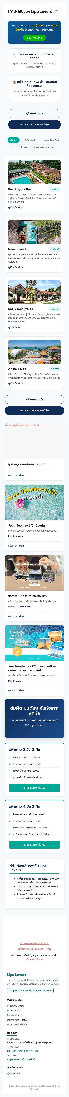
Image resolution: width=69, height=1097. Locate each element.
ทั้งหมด (13, 140)
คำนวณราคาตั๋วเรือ (16, 1006)
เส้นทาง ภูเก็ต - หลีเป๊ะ (17, 1020)
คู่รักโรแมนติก (30, 140)
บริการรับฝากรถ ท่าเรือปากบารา (27, 596)
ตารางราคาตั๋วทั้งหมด (17, 1024)
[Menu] (56, 11)
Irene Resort (17, 249)
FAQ (48, 949)
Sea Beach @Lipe (20, 309)
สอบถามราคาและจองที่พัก (34, 124)
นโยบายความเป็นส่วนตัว (30, 949)
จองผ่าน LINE (34, 38)
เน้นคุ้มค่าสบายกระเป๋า (43, 147)
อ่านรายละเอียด (18, 475)
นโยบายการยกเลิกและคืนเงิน (34, 943)
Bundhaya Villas (19, 189)
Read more (14, 536)
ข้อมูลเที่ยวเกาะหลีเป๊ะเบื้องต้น (26, 526)
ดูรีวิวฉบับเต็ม (14, 207)
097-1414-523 (31, 1051)
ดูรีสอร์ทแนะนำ (34, 113)
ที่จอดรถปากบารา (15, 1015)
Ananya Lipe (17, 369)
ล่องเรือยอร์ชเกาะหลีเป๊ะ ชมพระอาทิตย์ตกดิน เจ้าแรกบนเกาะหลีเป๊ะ (32, 668)
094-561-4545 (14, 1051)
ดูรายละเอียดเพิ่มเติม (34, 788)
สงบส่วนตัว (21, 147)
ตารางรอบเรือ (14, 1010)
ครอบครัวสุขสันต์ (51, 140)
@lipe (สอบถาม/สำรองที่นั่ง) (21, 1059)
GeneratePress (34, 959)
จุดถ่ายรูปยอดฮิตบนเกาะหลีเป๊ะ (27, 464)
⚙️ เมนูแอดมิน (13, 1073)
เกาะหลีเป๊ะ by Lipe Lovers (30, 11)
